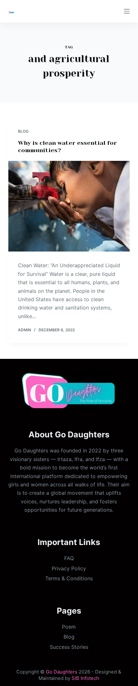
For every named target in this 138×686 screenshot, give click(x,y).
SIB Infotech (85, 678)
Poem (69, 627)
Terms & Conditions (69, 578)
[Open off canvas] (127, 11)
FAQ (69, 558)
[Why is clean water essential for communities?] (69, 206)
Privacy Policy (69, 568)
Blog (23, 131)
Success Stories (69, 647)
